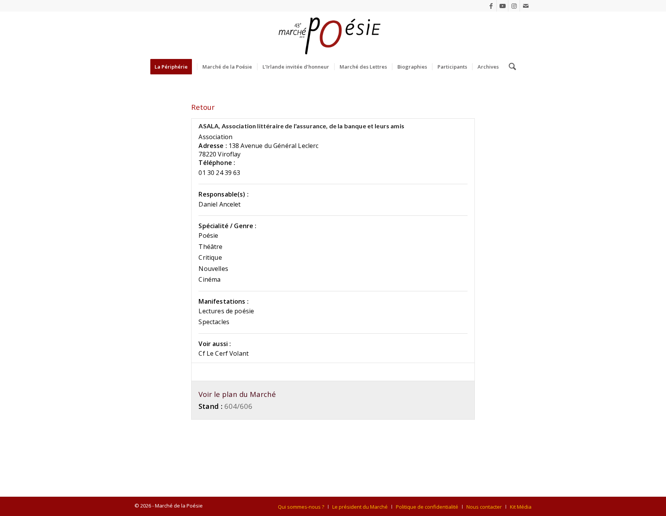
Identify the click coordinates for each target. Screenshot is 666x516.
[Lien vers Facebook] (490, 6)
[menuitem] (173, 66)
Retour (203, 107)
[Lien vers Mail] (525, 6)
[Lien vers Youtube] (502, 6)
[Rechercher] (510, 66)
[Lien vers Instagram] (514, 6)
